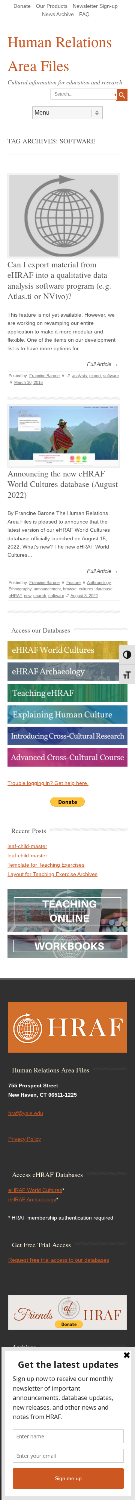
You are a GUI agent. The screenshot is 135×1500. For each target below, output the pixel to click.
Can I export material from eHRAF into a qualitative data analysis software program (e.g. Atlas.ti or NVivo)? (59, 280)
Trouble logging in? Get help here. (48, 783)
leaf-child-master (27, 846)
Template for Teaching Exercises (46, 865)
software (111, 375)
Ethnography (20, 589)
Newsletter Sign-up (95, 6)
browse (69, 589)
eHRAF (15, 595)
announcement (47, 589)
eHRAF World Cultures (35, 1190)
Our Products (52, 6)
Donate (22, 6)
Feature (73, 582)
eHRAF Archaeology (32, 1199)
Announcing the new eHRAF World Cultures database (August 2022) (63, 484)
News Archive (58, 14)
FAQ (84, 14)
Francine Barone (44, 375)
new (27, 595)
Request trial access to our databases (58, 1260)
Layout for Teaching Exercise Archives (53, 874)
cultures (86, 589)
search (39, 595)
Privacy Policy (24, 1139)
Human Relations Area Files (60, 53)
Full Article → (102, 364)
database (104, 589)
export (95, 375)
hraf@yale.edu (25, 1113)
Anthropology (99, 582)
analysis (79, 375)
